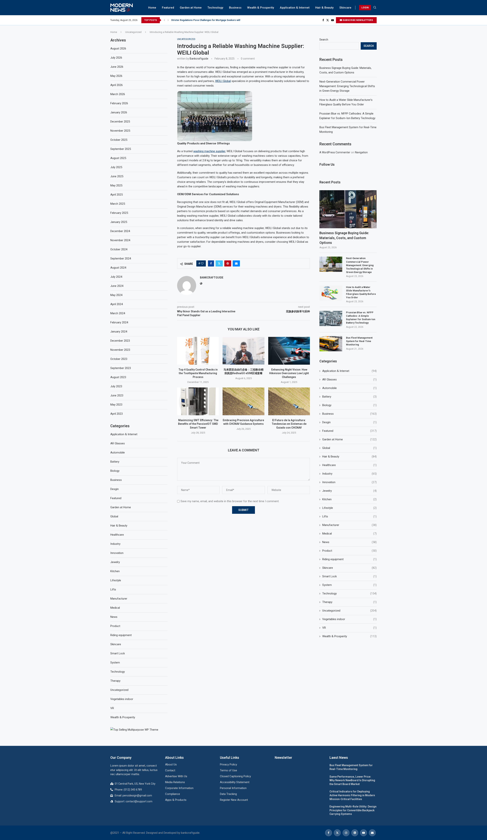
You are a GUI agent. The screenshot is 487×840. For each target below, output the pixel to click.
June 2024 (116, 286)
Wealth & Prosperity (260, 7)
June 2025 (116, 176)
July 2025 (116, 167)
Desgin (349, 422)
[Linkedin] (354, 832)
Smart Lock (349, 576)
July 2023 (116, 386)
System (349, 585)
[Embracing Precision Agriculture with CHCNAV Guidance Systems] (243, 401)
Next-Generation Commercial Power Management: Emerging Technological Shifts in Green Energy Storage (347, 86)
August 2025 (118, 158)
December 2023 (120, 340)
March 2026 (117, 94)
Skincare (345, 7)
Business (235, 7)
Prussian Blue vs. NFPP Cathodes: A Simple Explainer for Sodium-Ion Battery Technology (360, 317)
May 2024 (116, 295)
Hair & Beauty (324, 7)
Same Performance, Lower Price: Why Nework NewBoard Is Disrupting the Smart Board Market (352, 780)
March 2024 (117, 313)
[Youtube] (332, 20)
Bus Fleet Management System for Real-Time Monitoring (359, 341)
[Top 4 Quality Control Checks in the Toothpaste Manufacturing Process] (198, 351)
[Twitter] (327, 20)
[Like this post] (202, 263)
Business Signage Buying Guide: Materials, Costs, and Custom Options (344, 237)
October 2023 (118, 359)
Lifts (349, 516)
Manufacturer (349, 525)
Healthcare (349, 465)
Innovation (349, 482)
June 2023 (116, 395)
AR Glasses (349, 379)
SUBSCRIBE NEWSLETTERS (357, 20)
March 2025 (117, 203)
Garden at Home (191, 7)
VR (349, 627)
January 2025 (118, 222)
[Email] (372, 832)
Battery (349, 396)
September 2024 (120, 258)
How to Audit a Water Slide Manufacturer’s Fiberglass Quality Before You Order (361, 292)
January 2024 (118, 331)
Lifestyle (349, 508)
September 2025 (120, 149)
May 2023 (116, 404)
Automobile (349, 388)
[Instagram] (346, 832)
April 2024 (116, 304)
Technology (215, 7)
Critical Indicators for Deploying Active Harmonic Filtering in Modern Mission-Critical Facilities (352, 795)
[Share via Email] (236, 263)
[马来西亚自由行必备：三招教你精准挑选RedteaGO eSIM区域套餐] (243, 351)
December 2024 (120, 231)
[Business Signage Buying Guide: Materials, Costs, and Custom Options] (348, 209)
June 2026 (116, 66)
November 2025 (120, 130)
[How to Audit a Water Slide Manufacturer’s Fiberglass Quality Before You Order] (330, 293)
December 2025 (120, 121)
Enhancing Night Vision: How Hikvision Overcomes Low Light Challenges (289, 373)
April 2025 (116, 194)
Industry (349, 473)
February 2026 (119, 103)
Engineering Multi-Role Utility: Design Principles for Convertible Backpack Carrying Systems (352, 810)
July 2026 (116, 57)
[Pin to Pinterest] (227, 263)
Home (152, 7)
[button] (164, 20)
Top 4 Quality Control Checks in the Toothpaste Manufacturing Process (198, 373)
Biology (349, 405)
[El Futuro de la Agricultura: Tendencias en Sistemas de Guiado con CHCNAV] (289, 401)
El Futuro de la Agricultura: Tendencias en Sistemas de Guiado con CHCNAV (289, 424)
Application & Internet (295, 7)
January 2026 (118, 112)
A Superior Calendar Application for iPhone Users (198, 22)
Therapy (349, 602)
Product (349, 550)
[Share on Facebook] (211, 263)
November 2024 (120, 240)
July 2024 (116, 276)
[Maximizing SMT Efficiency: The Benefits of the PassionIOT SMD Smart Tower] (198, 401)
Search (323, 39)
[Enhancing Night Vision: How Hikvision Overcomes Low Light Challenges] (289, 351)
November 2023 (120, 350)
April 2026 (116, 85)
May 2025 (116, 185)
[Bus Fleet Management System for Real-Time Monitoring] (330, 343)
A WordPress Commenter (334, 152)
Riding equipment (349, 559)
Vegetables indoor (349, 619)
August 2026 (118, 48)
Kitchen (349, 499)
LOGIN (365, 7)
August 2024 (118, 267)
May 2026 (116, 76)
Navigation (361, 152)
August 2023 (118, 377)
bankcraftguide (199, 58)
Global (349, 448)
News (349, 542)
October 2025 (118, 140)
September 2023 (120, 368)
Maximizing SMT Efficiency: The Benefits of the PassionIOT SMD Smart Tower (198, 424)
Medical (349, 533)
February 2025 (119, 213)
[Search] (375, 7)
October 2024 (118, 249)
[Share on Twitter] (219, 263)
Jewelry (349, 490)
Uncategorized (133, 32)
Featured (168, 7)
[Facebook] (323, 20)
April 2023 (116, 413)
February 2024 (119, 322)
